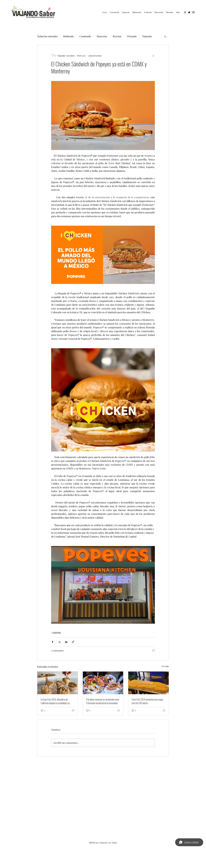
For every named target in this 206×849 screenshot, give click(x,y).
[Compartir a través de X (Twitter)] (59, 642)
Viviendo (132, 36)
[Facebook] (185, 12)
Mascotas (102, 36)
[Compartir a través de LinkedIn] (66, 642)
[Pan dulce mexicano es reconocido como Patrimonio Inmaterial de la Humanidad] (103, 683)
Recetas (117, 36)
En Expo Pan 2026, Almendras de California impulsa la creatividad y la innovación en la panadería (55, 701)
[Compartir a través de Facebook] (52, 642)
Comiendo (85, 36)
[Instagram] (193, 12)
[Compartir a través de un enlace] (73, 642)
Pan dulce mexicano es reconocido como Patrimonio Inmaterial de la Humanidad (102, 701)
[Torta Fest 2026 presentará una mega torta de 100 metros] (148, 683)
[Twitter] (189, 12)
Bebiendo (68, 36)
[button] (165, 36)
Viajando (147, 36)
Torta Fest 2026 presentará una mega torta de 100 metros (147, 701)
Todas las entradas (47, 36)
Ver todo (165, 666)
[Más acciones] (153, 55)
